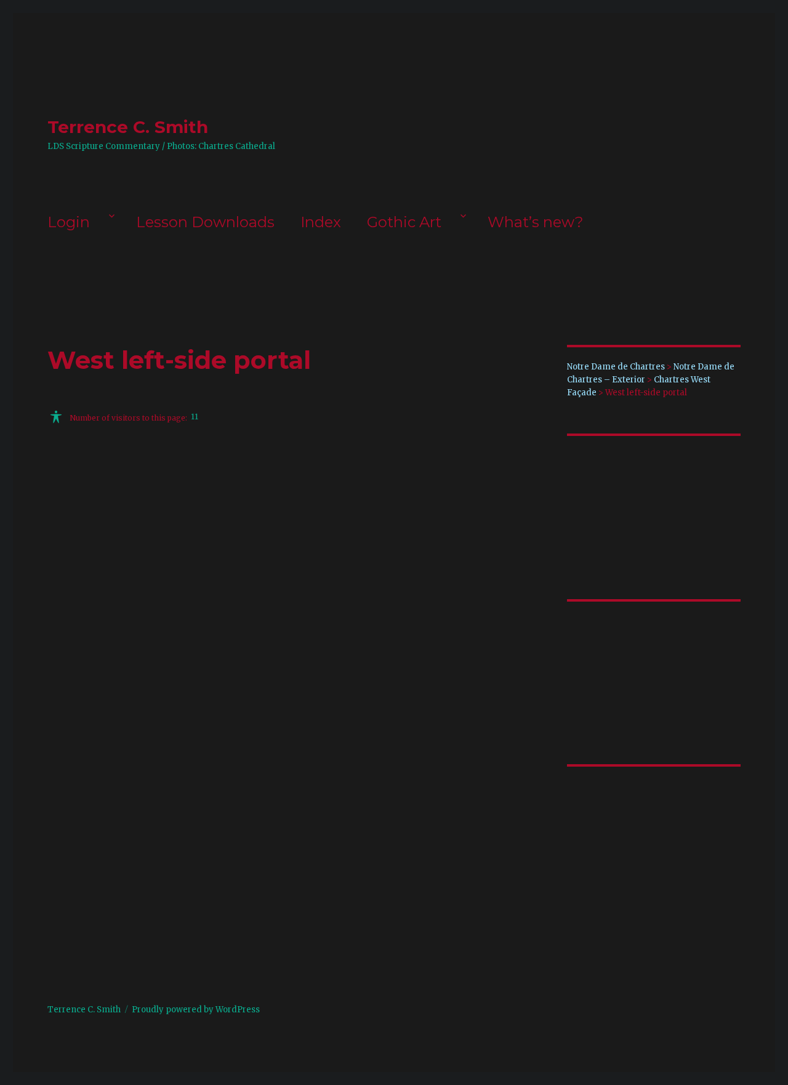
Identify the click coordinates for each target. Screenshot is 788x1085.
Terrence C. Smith (127, 126)
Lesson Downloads (205, 222)
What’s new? (536, 222)
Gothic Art (404, 222)
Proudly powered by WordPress (196, 1009)
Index (320, 222)
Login (68, 222)
